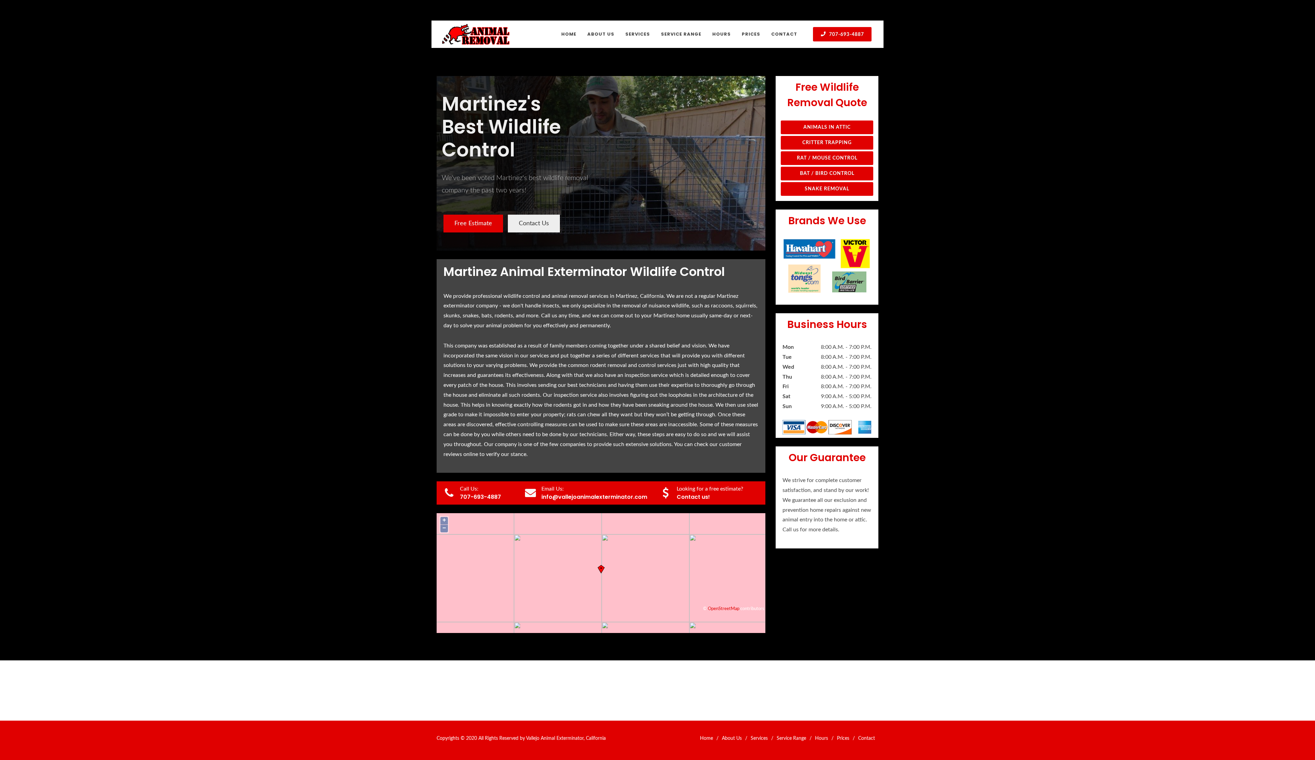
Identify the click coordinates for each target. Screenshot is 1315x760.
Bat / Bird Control (827, 173)
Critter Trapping (827, 142)
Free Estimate (473, 223)
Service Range (791, 738)
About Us (732, 738)
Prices (843, 738)
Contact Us (534, 223)
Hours (821, 738)
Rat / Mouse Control (827, 158)
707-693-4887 (846, 34)
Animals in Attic (827, 127)
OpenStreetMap (723, 608)
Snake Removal (827, 189)
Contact (866, 738)
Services (759, 738)
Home (706, 738)
